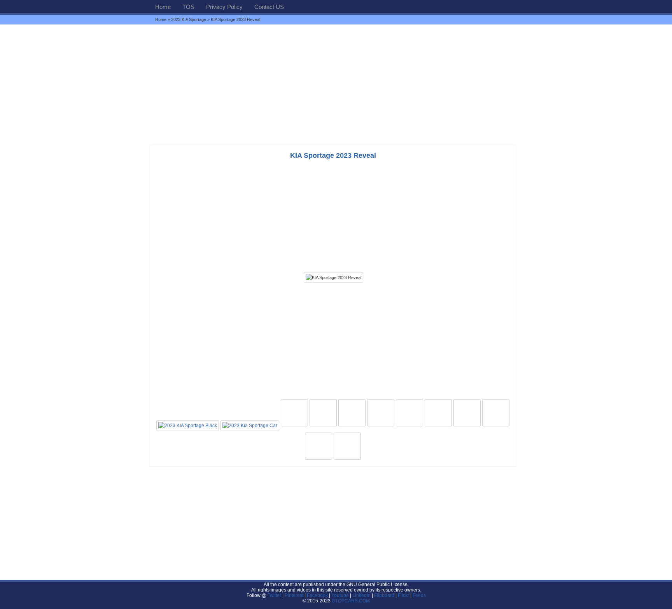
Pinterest (294, 595)
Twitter (275, 595)
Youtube (340, 595)
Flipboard (384, 595)
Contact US (269, 6)
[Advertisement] (336, 84)
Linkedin (361, 595)
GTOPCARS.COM (351, 601)
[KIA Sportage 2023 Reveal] (333, 277)
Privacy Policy (224, 6)
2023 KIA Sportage (188, 19)
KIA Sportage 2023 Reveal (333, 155)
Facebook (317, 595)
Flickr (403, 595)
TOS (188, 6)
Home (163, 6)
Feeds (419, 595)
